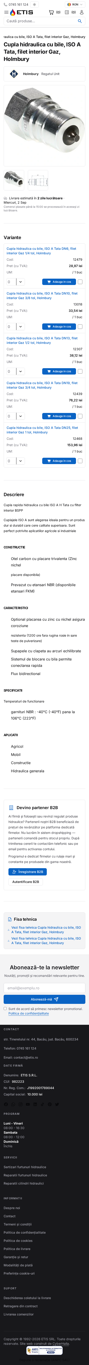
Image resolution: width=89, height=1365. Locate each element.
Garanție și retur (16, 1257)
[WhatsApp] (13, 1104)
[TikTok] (42, 1104)
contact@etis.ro (26, 1057)
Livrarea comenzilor (19, 1314)
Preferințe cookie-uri (19, 1273)
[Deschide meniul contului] (81, 12)
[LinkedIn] (35, 1104)
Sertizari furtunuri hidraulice (25, 1167)
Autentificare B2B (25, 882)
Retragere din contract (21, 1306)
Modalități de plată (18, 1265)
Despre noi (12, 1208)
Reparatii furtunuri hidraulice (25, 1175)
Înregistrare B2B (30, 872)
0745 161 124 (18, 4)
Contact (10, 1216)
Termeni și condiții (18, 1224)
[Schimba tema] (34, 4)
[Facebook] (6, 1104)
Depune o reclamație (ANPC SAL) (44, 1360)
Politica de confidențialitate (28, 1013)
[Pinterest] (49, 1104)
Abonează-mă (41, 999)
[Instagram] (20, 1104)
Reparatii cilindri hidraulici (24, 1183)
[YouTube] (28, 1104)
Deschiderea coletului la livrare (27, 1298)
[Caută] (80, 21)
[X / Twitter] (57, 1104)
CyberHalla (60, 1343)
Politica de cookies (18, 1240)
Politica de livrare (17, 1249)
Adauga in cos (62, 281)
